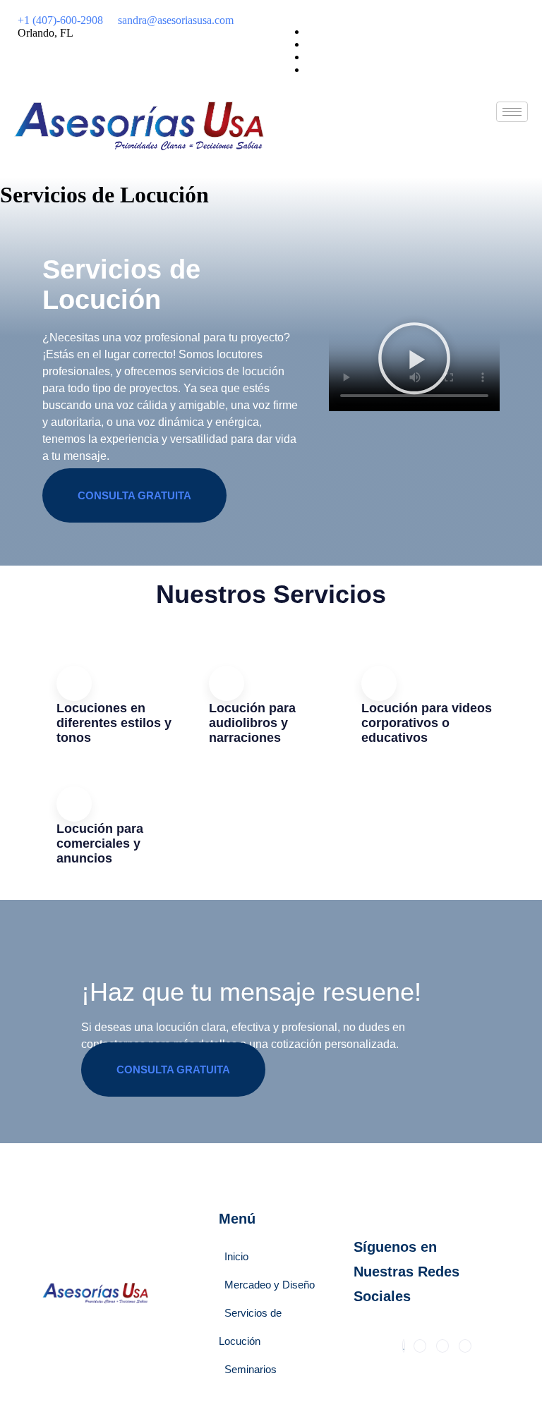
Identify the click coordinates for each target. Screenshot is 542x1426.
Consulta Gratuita (134, 495)
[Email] (310, 44)
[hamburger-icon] (512, 112)
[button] (414, 359)
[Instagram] (310, 69)
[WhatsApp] (310, 31)
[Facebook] (310, 57)
